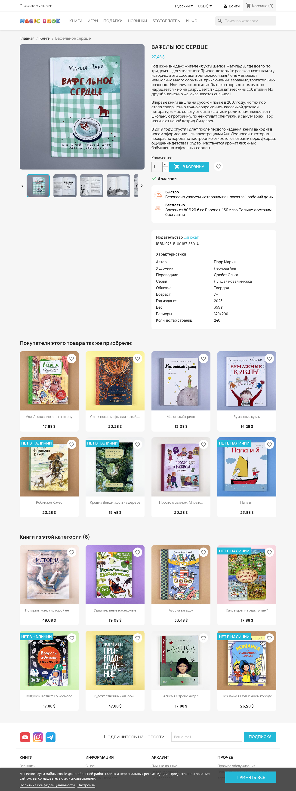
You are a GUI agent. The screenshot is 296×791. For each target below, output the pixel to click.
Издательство (169, 237)
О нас (90, 766)
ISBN (160, 243)
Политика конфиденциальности (47, 785)
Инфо (191, 20)
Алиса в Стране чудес (181, 696)
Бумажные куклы (247, 416)
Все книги (27, 766)
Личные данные (164, 766)
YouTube (25, 737)
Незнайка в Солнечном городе (247, 696)
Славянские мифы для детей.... (115, 416)
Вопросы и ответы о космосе (49, 696)
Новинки (137, 20)
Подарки (113, 20)
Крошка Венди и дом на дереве (115, 502)
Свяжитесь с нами (36, 5)
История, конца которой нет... (49, 610)
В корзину (189, 166)
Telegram (51, 737)
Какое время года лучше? (247, 610)
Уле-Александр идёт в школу (49, 416)
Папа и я (246, 502)
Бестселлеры (166, 20)
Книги (75, 20)
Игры (93, 20)
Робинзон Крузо (49, 502)
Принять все (251, 777)
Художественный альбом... (115, 696)
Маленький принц (181, 416)
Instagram (38, 737)
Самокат (191, 237)
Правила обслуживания (236, 766)
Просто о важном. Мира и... (181, 502)
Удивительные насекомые (115, 610)
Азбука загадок (181, 610)
